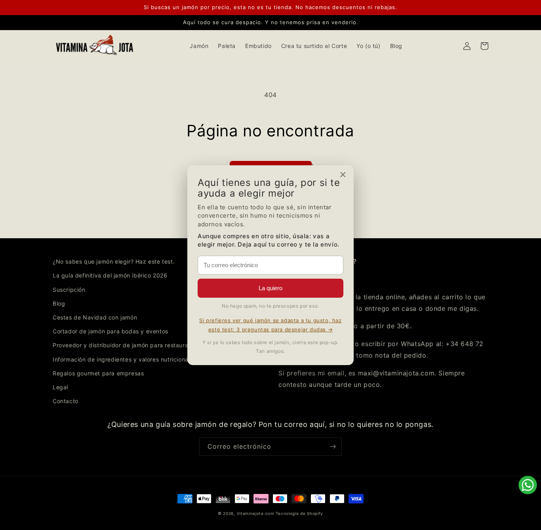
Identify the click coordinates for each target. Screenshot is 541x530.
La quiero (270, 288)
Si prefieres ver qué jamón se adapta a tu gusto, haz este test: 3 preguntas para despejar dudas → (270, 325)
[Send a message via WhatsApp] (527, 485)
